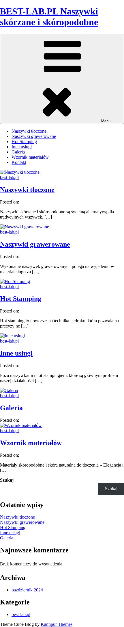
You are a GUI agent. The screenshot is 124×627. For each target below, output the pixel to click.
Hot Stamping (24, 141)
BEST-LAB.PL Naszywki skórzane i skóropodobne (49, 16)
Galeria (18, 151)
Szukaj (7, 480)
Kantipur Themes (56, 624)
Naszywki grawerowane (34, 136)
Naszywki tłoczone (29, 131)
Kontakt (19, 162)
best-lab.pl (9, 177)
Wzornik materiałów (30, 157)
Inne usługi (22, 146)
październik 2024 (27, 589)
